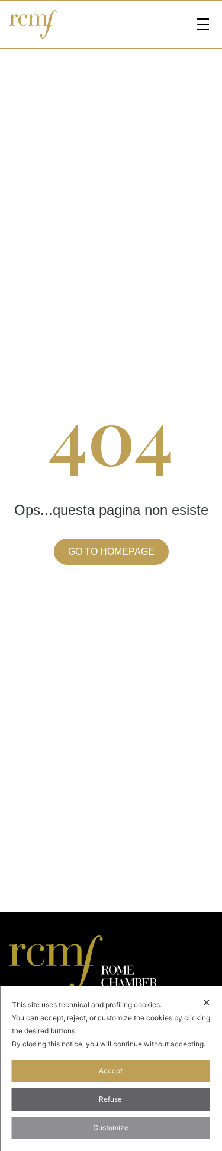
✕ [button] (206, 1002)
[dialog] (111, 1068)
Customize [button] (110, 1127)
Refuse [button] (110, 1099)
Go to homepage (111, 551)
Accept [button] (111, 1070)
